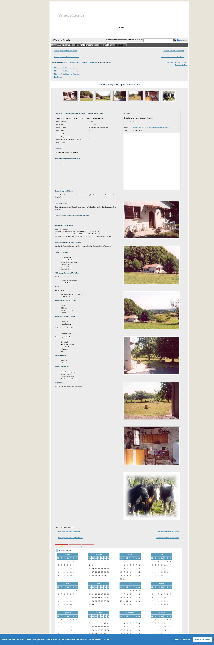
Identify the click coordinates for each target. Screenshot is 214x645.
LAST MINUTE (143, 33)
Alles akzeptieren (202, 639)
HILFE (180, 33)
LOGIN (162, 33)
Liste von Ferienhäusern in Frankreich (67, 74)
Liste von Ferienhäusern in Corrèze (66, 68)
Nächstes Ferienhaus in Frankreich (172, 57)
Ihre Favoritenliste (181, 65)
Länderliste (58, 77)
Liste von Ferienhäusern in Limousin (66, 71)
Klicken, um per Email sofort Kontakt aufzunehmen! (151, 127)
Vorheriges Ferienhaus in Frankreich (66, 57)
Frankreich (75, 62)
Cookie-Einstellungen (181, 639)
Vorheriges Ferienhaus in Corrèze (65, 50)
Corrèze (91, 62)
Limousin (84, 62)
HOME (60, 33)
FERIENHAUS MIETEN (86, 33)
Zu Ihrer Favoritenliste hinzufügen (175, 62)
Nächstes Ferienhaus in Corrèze (173, 50)
